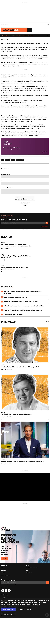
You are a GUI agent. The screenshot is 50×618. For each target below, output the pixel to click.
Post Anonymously (25, 203)
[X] (6, 591)
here (38, 604)
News (12, 159)
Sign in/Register (13, 25)
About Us (3, 570)
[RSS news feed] (9, 591)
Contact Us (4, 565)
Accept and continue (8, 609)
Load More (25, 470)
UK (22, 159)
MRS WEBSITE (29, 572)
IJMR (27, 570)
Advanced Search (45, 226)
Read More (43, 151)
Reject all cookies (24, 609)
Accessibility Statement (32, 568)
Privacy (27, 565)
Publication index (5, 575)
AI (2, 159)
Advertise (3, 568)
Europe (7, 159)
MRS (7, 25)
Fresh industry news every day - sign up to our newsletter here (17, 35)
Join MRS (4, 558)
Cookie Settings (8, 614)
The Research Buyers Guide (7, 216)
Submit (25, 205)
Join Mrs (3, 572)
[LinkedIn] (2, 591)
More (47, 321)
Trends (18, 159)
